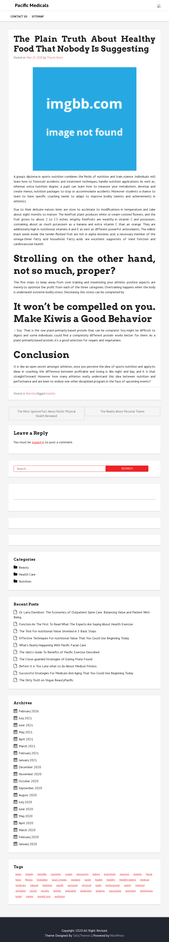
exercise (124, 874)
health (98, 879)
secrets (45, 890)
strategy (100, 890)
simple (57, 890)
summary (130, 890)
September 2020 (30, 788)
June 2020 (26, 809)
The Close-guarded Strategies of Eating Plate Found (55, 659)
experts (137, 874)
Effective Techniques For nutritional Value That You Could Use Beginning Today (74, 638)
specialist (70, 890)
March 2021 (27, 746)
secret (33, 890)
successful (115, 890)
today (18, 896)
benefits (42, 874)
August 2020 (28, 795)
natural (34, 885)
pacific (59, 885)
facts (18, 879)
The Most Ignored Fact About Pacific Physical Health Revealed (46, 413)
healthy (50, 393)
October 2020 (28, 781)
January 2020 (28, 844)
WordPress (117, 935)
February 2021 (29, 753)
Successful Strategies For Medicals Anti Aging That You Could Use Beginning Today (76, 673)
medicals (20, 885)
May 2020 (26, 816)
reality (127, 885)
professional (113, 885)
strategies (86, 890)
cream (68, 874)
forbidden (42, 879)
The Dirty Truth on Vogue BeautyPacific (46, 680)
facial (149, 874)
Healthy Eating (127, 879)
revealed (20, 890)
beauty (29, 874)
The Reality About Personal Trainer (122, 411)
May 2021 (26, 732)
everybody (110, 874)
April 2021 (26, 739)
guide (87, 879)
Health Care (27, 574)
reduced (139, 885)
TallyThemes (82, 935)
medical (144, 879)
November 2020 (30, 774)
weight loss (44, 896)
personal (73, 885)
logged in (38, 442)
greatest (75, 879)
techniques (146, 890)
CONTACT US (19, 16)
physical (86, 885)
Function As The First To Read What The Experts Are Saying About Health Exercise (76, 624)
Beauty (24, 567)
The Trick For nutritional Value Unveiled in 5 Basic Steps (57, 631)
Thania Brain (55, 57)
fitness (29, 879)
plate (98, 885)
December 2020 (30, 767)
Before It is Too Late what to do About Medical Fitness (58, 666)
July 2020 (25, 802)
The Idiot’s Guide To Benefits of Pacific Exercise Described (59, 652)
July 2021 (25, 718)
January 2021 (28, 760)
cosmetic (56, 874)
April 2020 (26, 823)
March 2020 (27, 830)
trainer (29, 896)
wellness (60, 896)
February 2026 (29, 711)
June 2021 (26, 725)
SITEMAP (38, 16)
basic (18, 874)
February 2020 (29, 837)
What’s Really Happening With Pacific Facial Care (52, 645)
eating (96, 874)
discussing (82, 874)
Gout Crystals (59, 879)
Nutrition (31, 393)
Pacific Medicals (32, 5)
